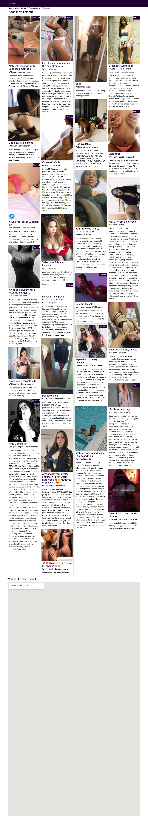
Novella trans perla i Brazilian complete (53, 298)
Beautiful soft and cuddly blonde (123, 515)
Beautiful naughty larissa (123, 349)
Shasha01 (114, 153)
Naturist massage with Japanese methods (22, 67)
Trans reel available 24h (23, 381)
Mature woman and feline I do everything (90, 454)
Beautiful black (84, 304)
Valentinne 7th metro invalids (54, 264)
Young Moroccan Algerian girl (24, 223)
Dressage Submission (121, 65)
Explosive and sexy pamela (86, 361)
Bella (78, 83)
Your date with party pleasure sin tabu (87, 230)
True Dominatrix (18, 443)
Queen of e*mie (51, 162)
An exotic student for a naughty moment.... (22, 291)
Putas (10, 8)
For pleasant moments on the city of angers (56, 64)
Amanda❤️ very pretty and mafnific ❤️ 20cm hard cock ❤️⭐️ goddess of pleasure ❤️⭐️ (56, 478)
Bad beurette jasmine (21, 142)
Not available (83, 143)
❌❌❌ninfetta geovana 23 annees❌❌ (56, 564)
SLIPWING (12, 3)
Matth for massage (120, 409)
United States (20, 8)
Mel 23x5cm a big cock (122, 221)
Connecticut (33, 8)
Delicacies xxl (50, 395)
